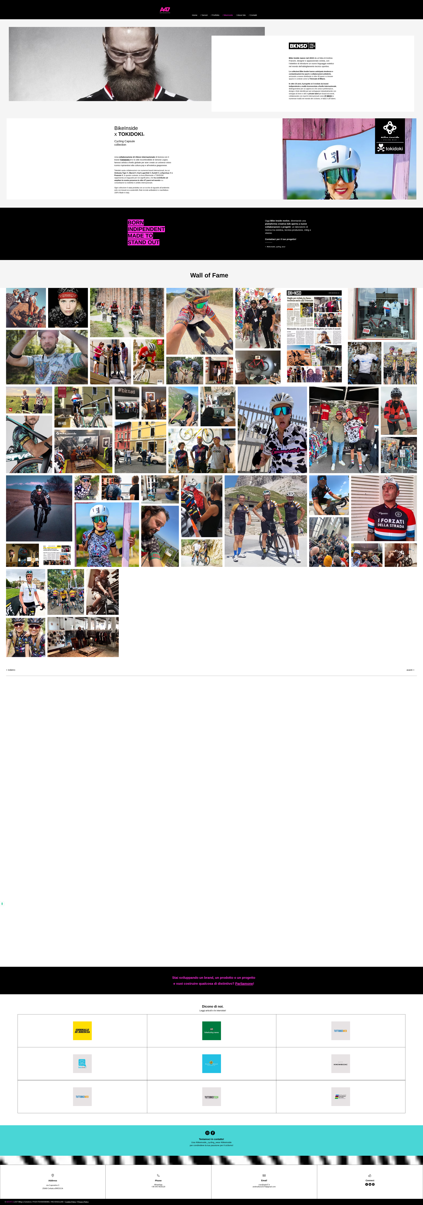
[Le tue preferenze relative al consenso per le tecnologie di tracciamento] (2, 904)
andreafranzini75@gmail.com (264, 1187)
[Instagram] (207, 1133)
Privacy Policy (83, 1202)
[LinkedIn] (370, 1184)
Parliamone (244, 983)
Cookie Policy (70, 1202)
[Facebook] (213, 1133)
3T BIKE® (328, 96)
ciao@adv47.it (264, 1185)
